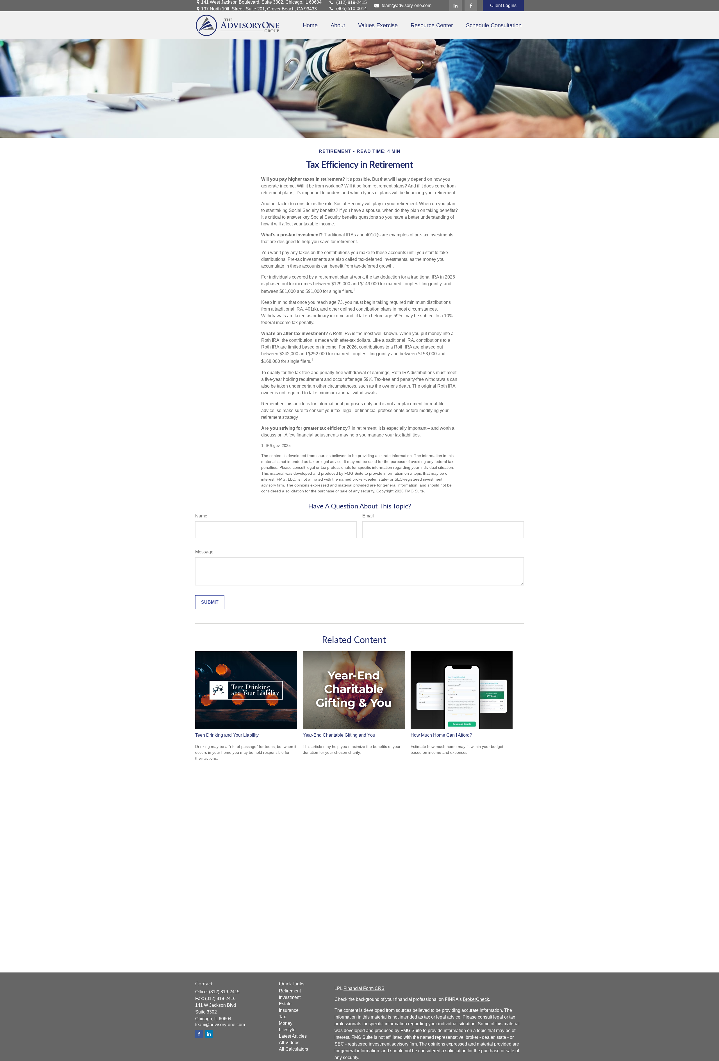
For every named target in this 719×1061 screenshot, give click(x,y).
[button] (310, 25)
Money (285, 1023)
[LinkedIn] (455, 5)
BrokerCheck (476, 999)
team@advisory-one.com (406, 5)
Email (368, 515)
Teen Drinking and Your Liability (227, 735)
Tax (282, 1016)
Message (204, 551)
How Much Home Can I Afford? (441, 735)
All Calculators (293, 1049)
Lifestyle (287, 1029)
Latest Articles (293, 1036)
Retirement (290, 990)
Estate (285, 1003)
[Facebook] (471, 5)
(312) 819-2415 (351, 2)
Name (201, 515)
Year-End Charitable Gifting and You (339, 735)
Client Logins (503, 5)
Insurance (289, 1010)
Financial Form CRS (363, 988)
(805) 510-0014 (351, 8)
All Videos (289, 1042)
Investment (290, 997)
